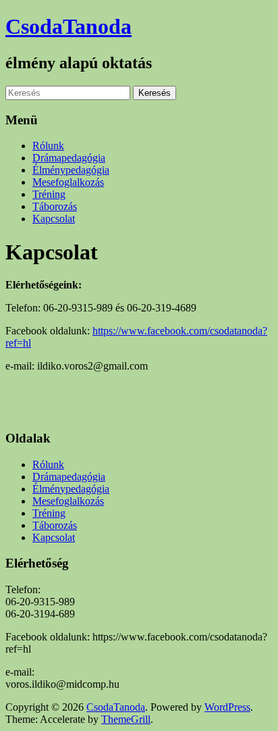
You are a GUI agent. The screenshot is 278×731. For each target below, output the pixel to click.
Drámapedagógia (68, 157)
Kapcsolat (53, 218)
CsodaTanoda (68, 26)
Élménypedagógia (70, 170)
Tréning (48, 194)
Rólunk (48, 145)
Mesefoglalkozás (68, 182)
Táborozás (54, 206)
